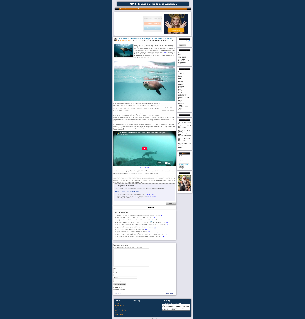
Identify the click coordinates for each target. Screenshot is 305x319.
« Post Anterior (118, 293)
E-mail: (115, 272)
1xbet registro (182, 57)
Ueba (179, 53)
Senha (180, 161)
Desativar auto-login (185, 168)
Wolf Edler (181, 64)
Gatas (179, 89)
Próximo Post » (170, 293)
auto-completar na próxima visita (123, 282)
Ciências (180, 81)
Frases (127, 9)
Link (161, 215)
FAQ (116, 307)
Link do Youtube (144, 167)
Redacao (123, 40)
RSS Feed (141, 9)
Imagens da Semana (183, 97)
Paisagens (181, 103)
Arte (179, 75)
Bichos (130, 40)
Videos (180, 108)
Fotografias (181, 86)
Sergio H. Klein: (182, 122)
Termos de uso (119, 313)
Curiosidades (181, 83)
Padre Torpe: (181, 127)
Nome (115, 268)
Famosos (180, 84)
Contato (117, 303)
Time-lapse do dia (183, 106)
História (180, 91)
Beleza (180, 76)
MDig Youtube (182, 56)
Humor (180, 92)
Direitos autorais (119, 305)
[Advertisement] (129, 24)
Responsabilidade (120, 309)
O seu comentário (127, 247)
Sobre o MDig (119, 314)
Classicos (180, 79)
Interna (186, 39)
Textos (180, 105)
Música (180, 100)
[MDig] (133, 3)
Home (121, 9)
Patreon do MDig (151, 196)
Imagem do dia (182, 95)
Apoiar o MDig (150, 194)
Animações (181, 73)
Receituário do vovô (183, 60)
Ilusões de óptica (182, 94)
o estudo (164, 52)
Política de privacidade (121, 311)
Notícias (180, 102)
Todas (180, 72)
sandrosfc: (181, 125)
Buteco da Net (182, 62)
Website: (115, 277)
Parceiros (133, 9)
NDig (179, 54)
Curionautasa (181, 59)
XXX (179, 110)
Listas (179, 98)
